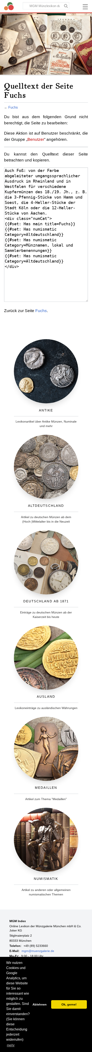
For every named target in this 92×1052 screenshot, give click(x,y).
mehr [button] (11, 1045)
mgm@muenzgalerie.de (38, 951)
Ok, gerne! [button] (69, 1004)
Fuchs (13, 107)
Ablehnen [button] (40, 1004)
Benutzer (35, 139)
